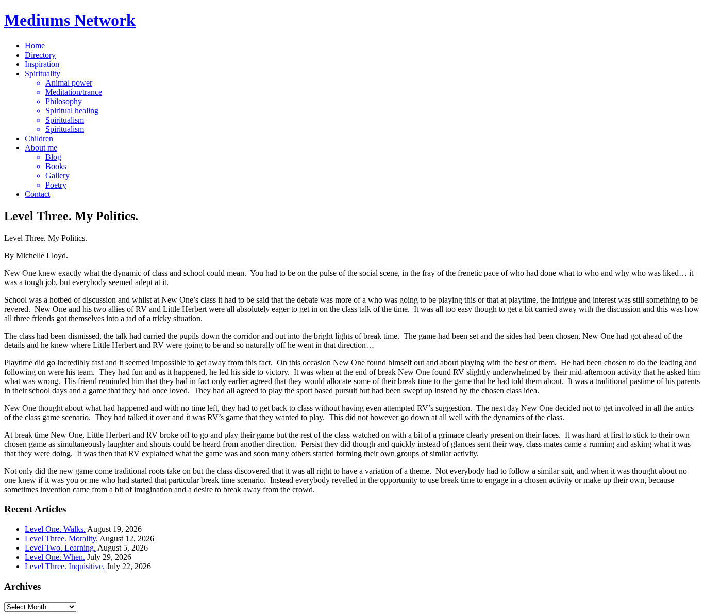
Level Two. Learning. (60, 547)
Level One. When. (55, 557)
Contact (37, 194)
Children (39, 138)
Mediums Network (70, 20)
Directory (40, 55)
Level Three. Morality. (61, 538)
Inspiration (42, 64)
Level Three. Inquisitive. (65, 566)
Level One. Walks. (55, 529)
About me (41, 147)
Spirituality (42, 73)
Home (35, 45)
